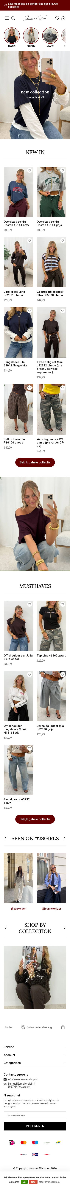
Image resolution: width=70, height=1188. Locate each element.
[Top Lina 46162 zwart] (51, 626)
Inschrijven (35, 1126)
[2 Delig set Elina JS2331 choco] (18, 262)
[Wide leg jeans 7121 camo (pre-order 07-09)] (51, 409)
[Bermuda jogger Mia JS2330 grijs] (51, 696)
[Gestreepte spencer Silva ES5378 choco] (51, 262)
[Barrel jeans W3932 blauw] (18, 770)
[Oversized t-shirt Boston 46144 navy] (18, 192)
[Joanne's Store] (35, 18)
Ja (24, 1182)
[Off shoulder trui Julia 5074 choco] (18, 626)
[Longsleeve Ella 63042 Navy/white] (18, 332)
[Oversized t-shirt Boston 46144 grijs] (51, 192)
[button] (5, 839)
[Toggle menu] (7, 18)
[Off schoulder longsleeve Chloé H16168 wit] (18, 696)
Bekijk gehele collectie (35, 462)
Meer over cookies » (50, 1182)
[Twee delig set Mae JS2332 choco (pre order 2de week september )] (51, 332)
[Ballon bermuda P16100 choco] (18, 409)
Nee (33, 1182)
